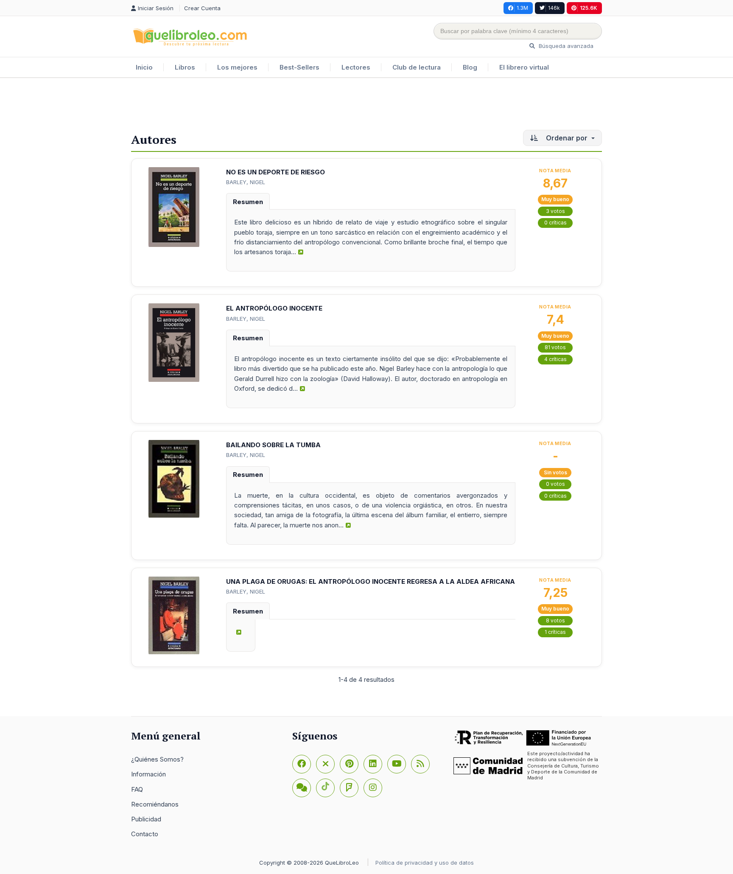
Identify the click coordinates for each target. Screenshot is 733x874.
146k (554, 8)
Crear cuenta (202, 8)
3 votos (555, 211)
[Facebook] (301, 764)
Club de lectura (416, 67)
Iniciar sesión (156, 8)
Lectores (355, 67)
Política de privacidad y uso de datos (424, 862)
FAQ (137, 789)
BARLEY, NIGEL (245, 182)
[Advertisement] (366, 106)
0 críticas (555, 222)
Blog (470, 67)
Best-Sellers (299, 67)
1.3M (522, 8)
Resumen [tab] (248, 202)
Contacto (144, 834)
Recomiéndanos (155, 804)
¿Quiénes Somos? (157, 759)
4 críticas (555, 359)
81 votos (555, 347)
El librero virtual (524, 67)
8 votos (555, 620)
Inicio (144, 67)
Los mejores (237, 67)
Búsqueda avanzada (565, 45)
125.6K (588, 8)
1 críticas (555, 632)
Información (148, 774)
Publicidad (146, 819)
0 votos (555, 484)
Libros (185, 67)
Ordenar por (566, 138)
